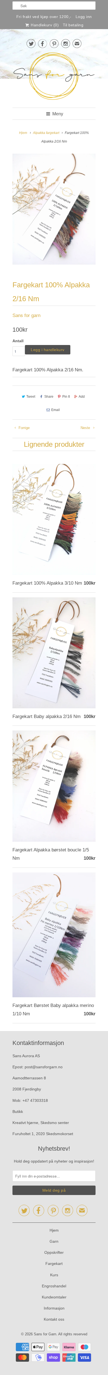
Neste (86, 428)
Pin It (66, 397)
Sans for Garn (45, 1334)
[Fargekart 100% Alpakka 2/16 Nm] (54, 209)
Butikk (17, 1111)
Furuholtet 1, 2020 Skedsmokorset (42, 1134)
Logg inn (84, 16)
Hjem (54, 1230)
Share (48, 397)
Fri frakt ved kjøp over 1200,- (43, 16)
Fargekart (54, 1263)
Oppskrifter (54, 1252)
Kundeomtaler (54, 1297)
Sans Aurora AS (26, 1056)
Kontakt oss (54, 1319)
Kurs (54, 1275)
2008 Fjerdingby (26, 1089)
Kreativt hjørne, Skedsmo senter (40, 1122)
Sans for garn (26, 315)
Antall (18, 341)
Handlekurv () (44, 25)
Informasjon (54, 1308)
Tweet (30, 397)
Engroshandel (54, 1286)
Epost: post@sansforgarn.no (37, 1067)
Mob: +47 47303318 (30, 1100)
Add (82, 397)
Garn (54, 1241)
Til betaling (73, 25)
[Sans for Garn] (54, 77)
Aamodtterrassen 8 (29, 1078)
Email (55, 410)
